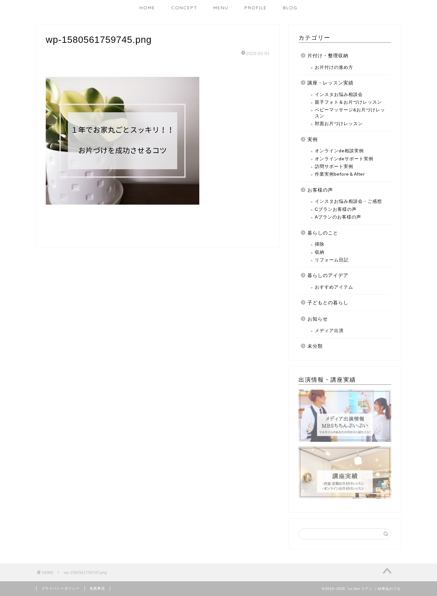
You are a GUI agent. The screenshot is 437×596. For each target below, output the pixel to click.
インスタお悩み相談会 (339, 94)
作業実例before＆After (340, 174)
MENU (220, 8)
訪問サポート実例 (334, 166)
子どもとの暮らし (327, 302)
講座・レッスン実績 (330, 82)
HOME (147, 8)
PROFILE (255, 8)
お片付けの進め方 (334, 67)
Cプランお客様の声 (336, 209)
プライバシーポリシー (60, 588)
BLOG (290, 8)
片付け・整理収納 (327, 55)
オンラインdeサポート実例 (344, 158)
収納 (319, 252)
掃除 (319, 244)
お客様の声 (320, 190)
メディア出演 (329, 330)
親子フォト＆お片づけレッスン (348, 102)
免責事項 (97, 588)
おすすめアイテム (334, 287)
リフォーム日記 (331, 260)
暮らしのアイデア (327, 275)
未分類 (315, 346)
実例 (312, 139)
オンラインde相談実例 (339, 150)
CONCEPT (184, 8)
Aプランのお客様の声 (338, 217)
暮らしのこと (322, 232)
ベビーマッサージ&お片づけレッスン (350, 112)
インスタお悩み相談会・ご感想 (348, 201)
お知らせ (317, 319)
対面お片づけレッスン (339, 123)
